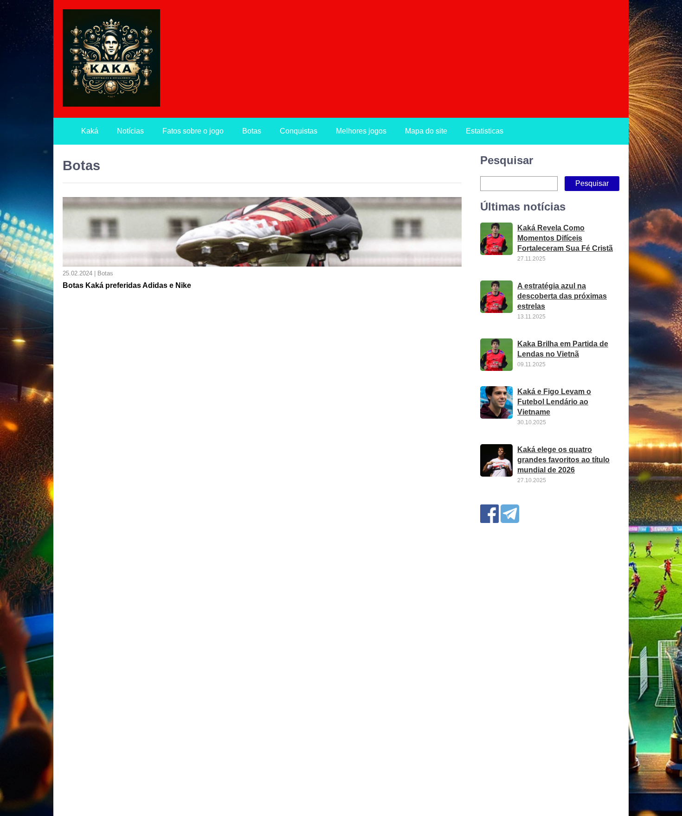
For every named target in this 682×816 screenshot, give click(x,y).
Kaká (89, 131)
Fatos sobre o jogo (193, 131)
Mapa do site (426, 131)
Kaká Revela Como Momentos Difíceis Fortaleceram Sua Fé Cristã (565, 238)
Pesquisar (506, 160)
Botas (251, 131)
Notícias (130, 131)
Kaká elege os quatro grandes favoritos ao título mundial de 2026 (563, 460)
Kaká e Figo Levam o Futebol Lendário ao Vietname (554, 402)
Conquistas (298, 131)
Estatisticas (484, 131)
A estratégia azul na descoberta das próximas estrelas (562, 296)
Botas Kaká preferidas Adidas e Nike (127, 285)
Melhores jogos (361, 131)
